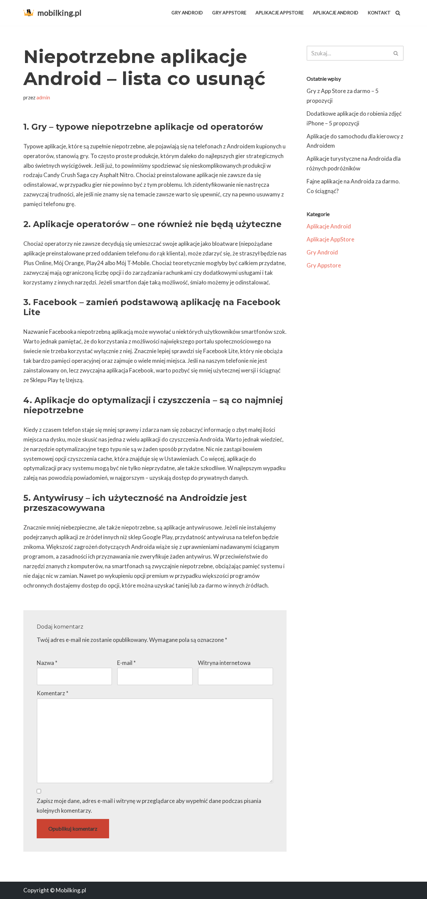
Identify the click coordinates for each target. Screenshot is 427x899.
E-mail (126, 662)
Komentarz (52, 693)
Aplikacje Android (335, 12)
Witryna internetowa (224, 662)
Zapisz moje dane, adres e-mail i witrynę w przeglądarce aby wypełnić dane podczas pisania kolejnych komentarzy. (149, 805)
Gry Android (187, 12)
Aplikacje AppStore (280, 12)
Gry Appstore (229, 12)
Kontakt (379, 12)
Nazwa (47, 662)
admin (43, 97)
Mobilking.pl (71, 890)
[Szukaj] (397, 12)
